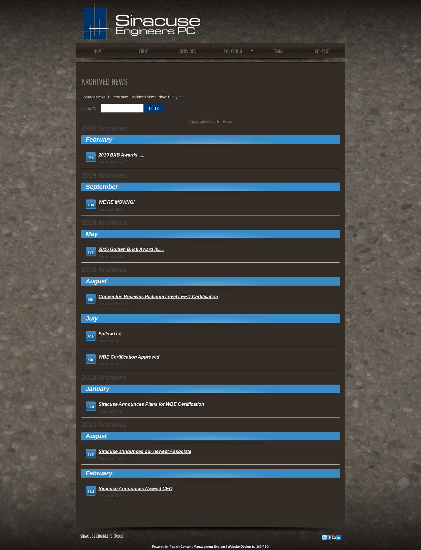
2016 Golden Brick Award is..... (131, 249)
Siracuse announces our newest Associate (145, 451)
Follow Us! (110, 333)
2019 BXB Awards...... (121, 155)
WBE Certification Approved (129, 357)
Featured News (93, 97)
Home (98, 51)
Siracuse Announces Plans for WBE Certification (151, 404)
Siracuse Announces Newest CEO (135, 488)
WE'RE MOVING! (117, 202)
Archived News (144, 97)
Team (277, 51)
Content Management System (202, 546)
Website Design (239, 546)
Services (188, 51)
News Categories (171, 97)
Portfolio (233, 51)
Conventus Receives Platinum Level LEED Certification (158, 296)
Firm (143, 51)
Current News (118, 97)
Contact (322, 51)
